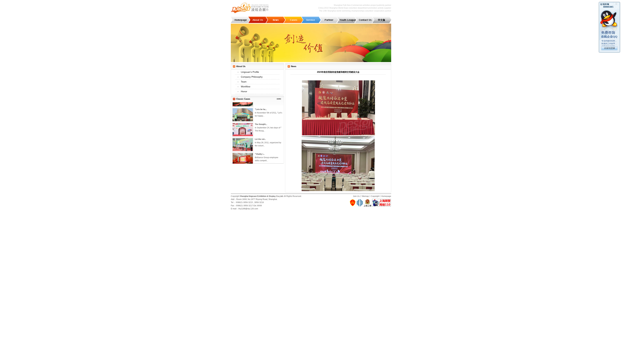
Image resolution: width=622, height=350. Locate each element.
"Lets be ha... (261, 104)
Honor (244, 91)
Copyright (375, 196)
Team (244, 81)
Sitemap (365, 196)
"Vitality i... (260, 148)
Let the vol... (260, 134)
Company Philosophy (252, 77)
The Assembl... (261, 163)
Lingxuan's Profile (250, 72)
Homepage (386, 196)
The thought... (261, 119)
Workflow (245, 86)
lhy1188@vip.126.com (248, 209)
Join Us (356, 196)
